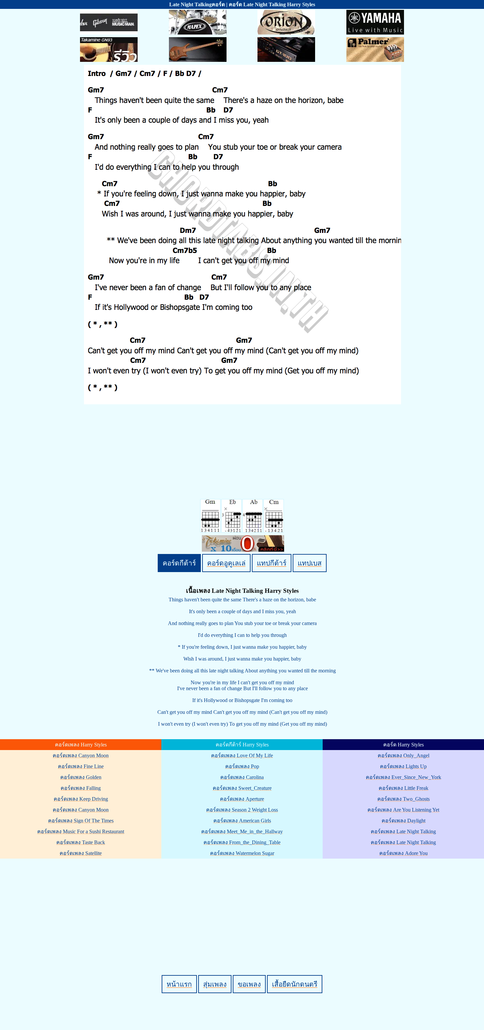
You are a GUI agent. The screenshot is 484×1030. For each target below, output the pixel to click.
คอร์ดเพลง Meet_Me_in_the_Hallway (242, 831)
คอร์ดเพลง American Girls (242, 820)
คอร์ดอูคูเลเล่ (226, 563)
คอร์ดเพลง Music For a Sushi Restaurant (80, 831)
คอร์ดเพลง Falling (81, 788)
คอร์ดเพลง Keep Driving (81, 799)
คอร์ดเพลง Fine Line (81, 766)
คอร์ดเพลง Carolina (242, 777)
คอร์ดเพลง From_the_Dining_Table (242, 842)
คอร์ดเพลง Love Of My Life (242, 755)
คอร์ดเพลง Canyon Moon (81, 755)
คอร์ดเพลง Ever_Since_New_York (403, 777)
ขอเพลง (249, 984)
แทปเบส (310, 563)
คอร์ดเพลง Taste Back (80, 842)
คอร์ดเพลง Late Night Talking (403, 831)
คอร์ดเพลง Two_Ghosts (403, 799)
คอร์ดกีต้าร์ (179, 563)
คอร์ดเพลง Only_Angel (403, 755)
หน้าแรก (179, 984)
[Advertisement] (243, 906)
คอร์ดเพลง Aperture (242, 799)
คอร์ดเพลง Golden (80, 777)
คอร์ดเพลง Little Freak (403, 788)
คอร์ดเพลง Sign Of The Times (81, 820)
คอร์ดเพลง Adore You (403, 853)
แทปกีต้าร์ (271, 563)
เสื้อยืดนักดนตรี (294, 984)
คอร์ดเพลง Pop (242, 766)
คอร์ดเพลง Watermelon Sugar (242, 853)
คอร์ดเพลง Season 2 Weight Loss (242, 810)
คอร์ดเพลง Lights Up (403, 766)
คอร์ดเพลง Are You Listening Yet (403, 810)
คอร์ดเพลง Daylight (403, 820)
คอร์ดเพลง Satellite (81, 853)
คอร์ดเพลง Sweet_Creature (242, 788)
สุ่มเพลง (215, 984)
